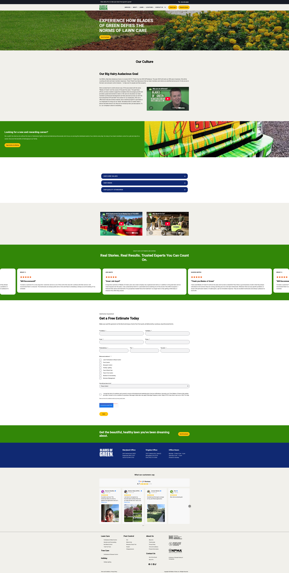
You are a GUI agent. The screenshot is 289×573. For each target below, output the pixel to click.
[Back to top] (286, 570)
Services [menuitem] (127, 7)
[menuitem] (131, 7)
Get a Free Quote (153, 557)
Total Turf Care (107, 546)
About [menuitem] (135, 7)
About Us (151, 539)
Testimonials (152, 542)
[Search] (165, 7)
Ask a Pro (151, 559)
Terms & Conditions (153, 546)
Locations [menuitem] (149, 7)
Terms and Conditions (105, 571)
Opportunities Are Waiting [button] (12, 145)
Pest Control (129, 536)
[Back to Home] (103, 7)
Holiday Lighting (107, 562)
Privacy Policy (152, 544)
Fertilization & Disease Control (111, 554)
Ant (127, 539)
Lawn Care (105, 536)
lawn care (104, 83)
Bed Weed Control (108, 544)
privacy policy (119, 398)
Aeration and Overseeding (110, 542)
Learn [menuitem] (141, 7)
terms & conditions (107, 398)
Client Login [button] (173, 7)
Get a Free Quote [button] (105, 37)
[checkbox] (144, 369)
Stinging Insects (130, 549)
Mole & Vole (129, 542)
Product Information (154, 549)
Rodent (128, 546)
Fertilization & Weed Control (110, 539)
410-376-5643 (185, 2)
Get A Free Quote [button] (184, 434)
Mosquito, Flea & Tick (131, 544)
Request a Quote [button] (184, 7)
